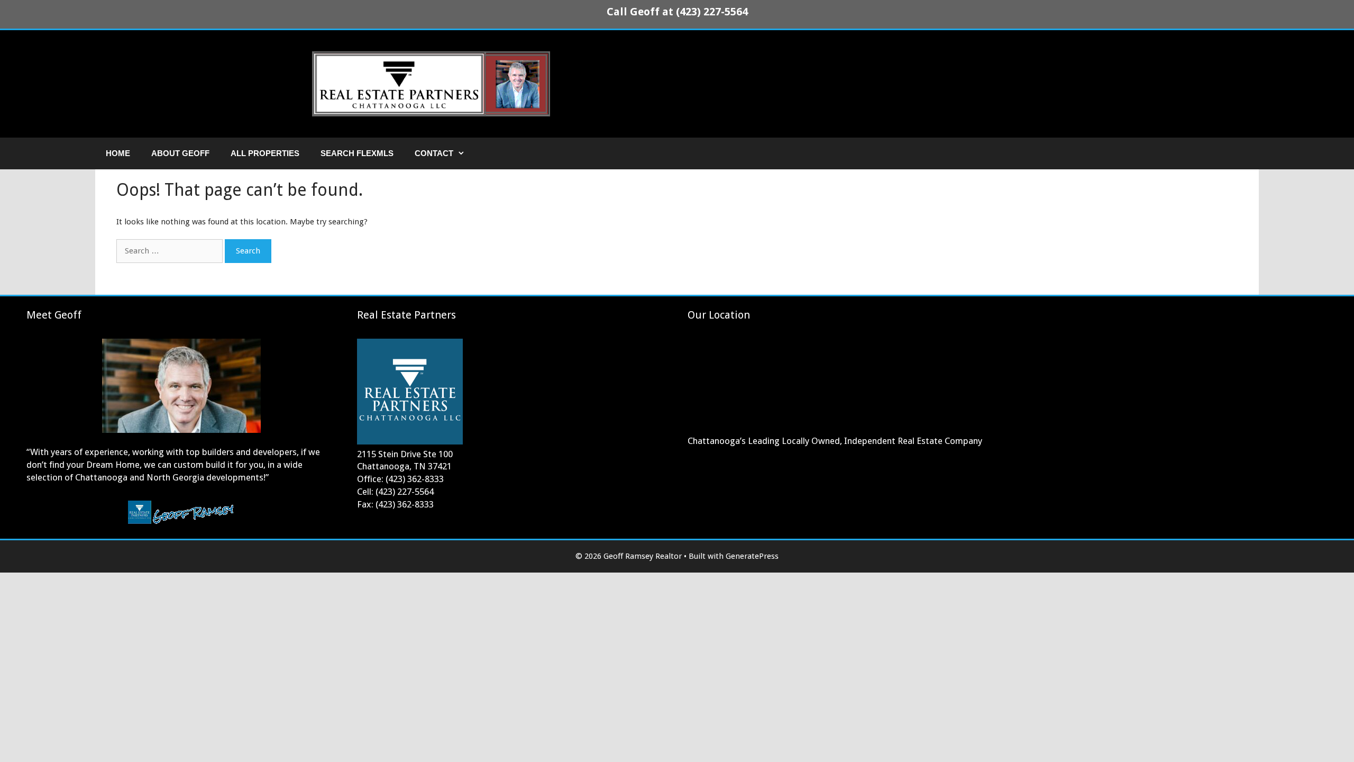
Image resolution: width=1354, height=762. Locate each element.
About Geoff (180, 153)
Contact (434, 153)
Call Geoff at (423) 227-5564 (677, 11)
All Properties (265, 153)
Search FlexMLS (357, 153)
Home (118, 153)
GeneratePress (752, 556)
